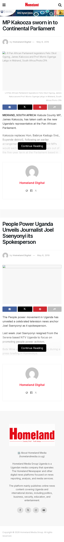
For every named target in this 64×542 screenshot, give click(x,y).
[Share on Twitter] (25, 107)
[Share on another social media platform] (55, 107)
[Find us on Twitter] (28, 510)
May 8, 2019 (43, 41)
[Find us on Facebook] (20, 510)
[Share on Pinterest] (40, 107)
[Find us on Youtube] (44, 510)
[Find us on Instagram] (36, 510)
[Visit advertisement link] (32, 13)
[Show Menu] (4, 5)
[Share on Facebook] (9, 107)
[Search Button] (60, 5)
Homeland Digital (22, 41)
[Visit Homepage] (32, 5)
